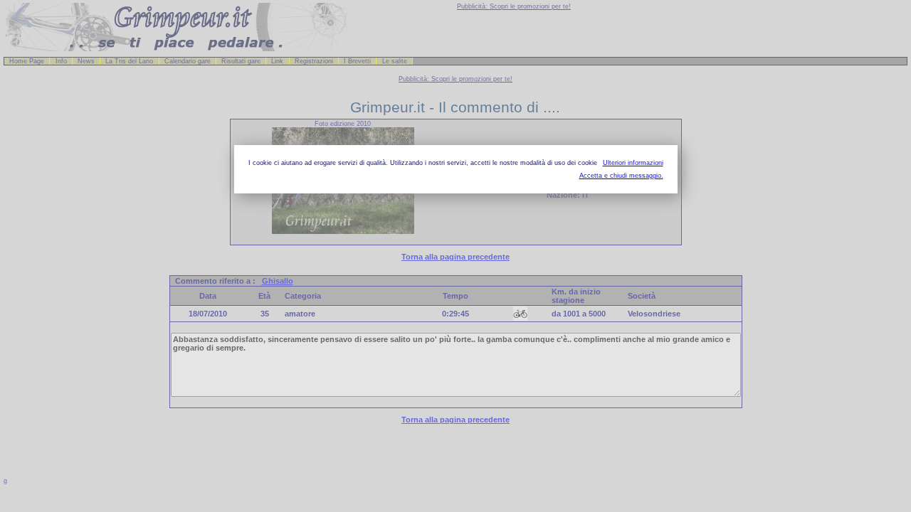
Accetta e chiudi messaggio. (621, 175)
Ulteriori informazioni (633, 162)
